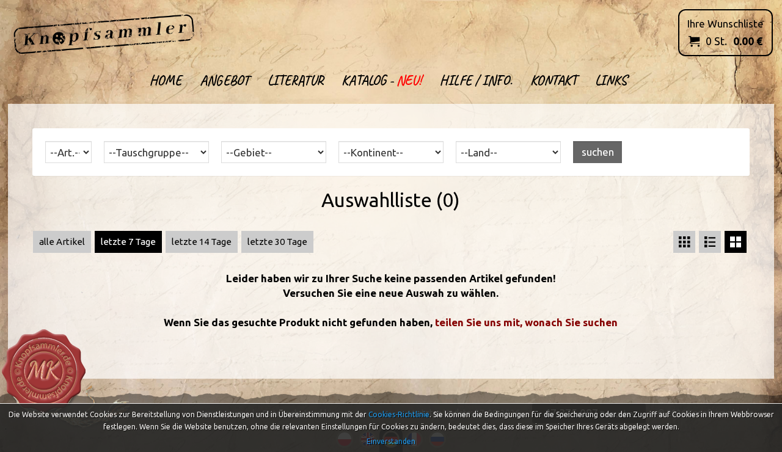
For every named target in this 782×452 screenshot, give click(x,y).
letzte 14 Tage (202, 241)
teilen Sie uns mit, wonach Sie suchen (526, 322)
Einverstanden (391, 441)
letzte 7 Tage (128, 241)
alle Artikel (62, 241)
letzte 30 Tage (277, 241)
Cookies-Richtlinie (398, 414)
